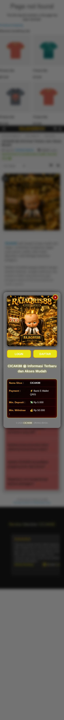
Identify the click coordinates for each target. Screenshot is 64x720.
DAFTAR (45, 354)
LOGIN (19, 354)
